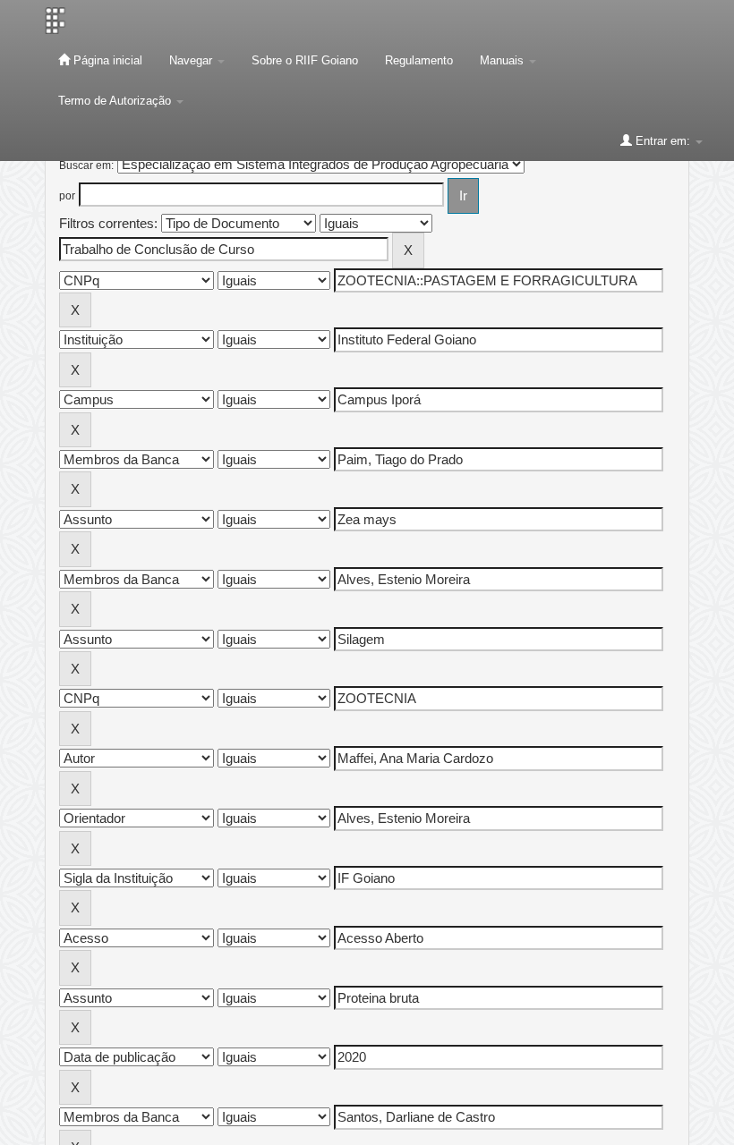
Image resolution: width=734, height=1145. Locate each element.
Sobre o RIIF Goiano (305, 60)
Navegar (192, 60)
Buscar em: (86, 165)
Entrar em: (663, 141)
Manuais (503, 60)
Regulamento (419, 60)
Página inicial (106, 60)
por (67, 196)
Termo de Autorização (116, 100)
